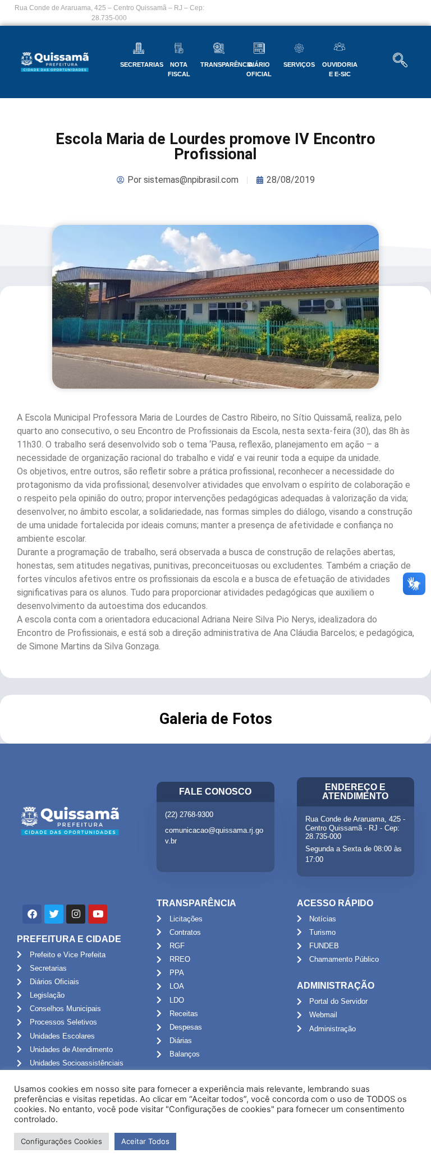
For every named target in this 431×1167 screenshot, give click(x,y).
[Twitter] (53, 914)
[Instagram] (75, 914)
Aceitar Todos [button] (145, 1141)
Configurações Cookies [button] (61, 1141)
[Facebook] (32, 914)
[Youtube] (97, 914)
